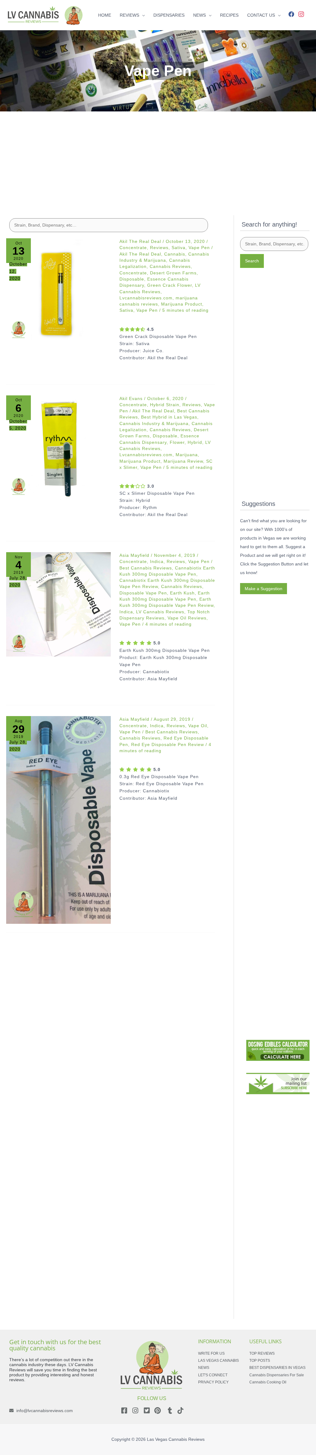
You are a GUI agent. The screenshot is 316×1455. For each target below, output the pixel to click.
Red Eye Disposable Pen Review (167, 744)
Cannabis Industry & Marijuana (154, 423)
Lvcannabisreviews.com (146, 297)
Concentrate (133, 247)
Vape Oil (197, 725)
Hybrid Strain (164, 404)
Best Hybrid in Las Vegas (169, 417)
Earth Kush (182, 592)
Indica (157, 561)
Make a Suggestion (263, 588)
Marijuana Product (181, 304)
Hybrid (195, 442)
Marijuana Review (183, 461)
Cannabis (174, 254)
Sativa (178, 247)
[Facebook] (291, 13)
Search (252, 260)
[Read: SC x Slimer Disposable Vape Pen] (58, 447)
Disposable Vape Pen (143, 592)
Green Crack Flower (169, 285)
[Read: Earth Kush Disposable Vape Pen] (58, 604)
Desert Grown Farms (173, 272)
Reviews (159, 247)
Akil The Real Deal (140, 254)
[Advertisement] (158, 154)
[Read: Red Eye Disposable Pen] (58, 819)
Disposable (131, 279)
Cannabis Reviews (170, 266)
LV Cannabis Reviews (160, 611)
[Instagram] (301, 13)
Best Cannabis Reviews (145, 567)
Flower (177, 442)
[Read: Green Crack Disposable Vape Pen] (58, 290)
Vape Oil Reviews (187, 617)
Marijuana (187, 454)
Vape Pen (199, 247)
